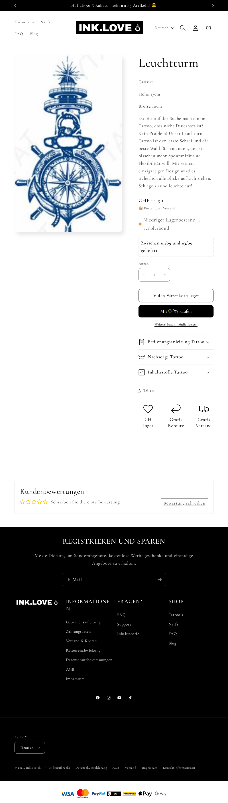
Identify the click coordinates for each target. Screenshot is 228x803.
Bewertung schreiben (184, 503)
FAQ (121, 614)
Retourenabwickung (83, 650)
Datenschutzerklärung (91, 768)
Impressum (75, 678)
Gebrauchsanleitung (83, 621)
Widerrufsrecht (59, 768)
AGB (70, 669)
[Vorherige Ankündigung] (15, 5)
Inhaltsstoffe (128, 633)
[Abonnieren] (159, 579)
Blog (172, 643)
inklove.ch (33, 768)
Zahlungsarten (78, 631)
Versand (130, 768)
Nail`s (174, 624)
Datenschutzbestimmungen (89, 659)
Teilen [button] (148, 390)
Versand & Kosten (81, 640)
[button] (24, 22)
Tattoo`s (176, 614)
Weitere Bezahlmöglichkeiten (176, 324)
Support (124, 624)
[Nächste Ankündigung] (213, 5)
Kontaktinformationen (179, 768)
